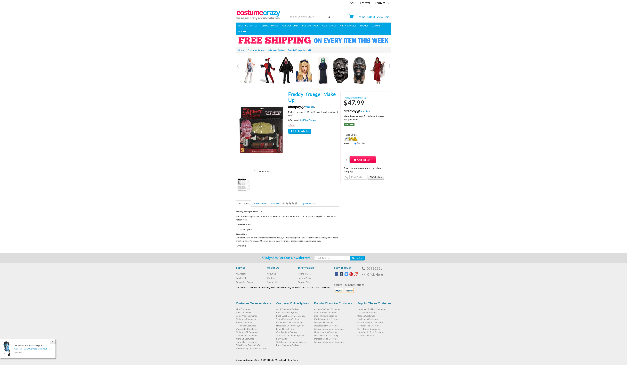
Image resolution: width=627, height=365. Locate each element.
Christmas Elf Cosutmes (247, 332)
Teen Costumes (269, 25)
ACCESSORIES (329, 25)
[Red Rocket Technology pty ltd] (258, 14)
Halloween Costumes (246, 325)
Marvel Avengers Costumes (370, 322)
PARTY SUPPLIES (348, 25)
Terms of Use (304, 273)
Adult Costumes (247, 25)
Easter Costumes (244, 322)
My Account (241, 273)
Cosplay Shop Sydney (286, 332)
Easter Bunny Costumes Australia (251, 348)
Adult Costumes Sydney (287, 309)
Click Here (375, 274)
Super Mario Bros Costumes (370, 332)
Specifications (260, 203)
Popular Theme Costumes (374, 303)
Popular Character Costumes (333, 303)
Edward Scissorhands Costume (329, 329)
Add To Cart (364, 160)
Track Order (242, 278)
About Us (271, 273)
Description (243, 203)
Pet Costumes (310, 25)
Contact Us (382, 3)
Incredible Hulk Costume (326, 338)
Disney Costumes (365, 335)
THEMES (364, 25)
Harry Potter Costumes (368, 329)
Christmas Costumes (246, 319)
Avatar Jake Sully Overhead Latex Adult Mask (33, 349)
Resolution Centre (244, 282)
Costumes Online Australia (253, 303)
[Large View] (243, 184)
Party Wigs (281, 338)
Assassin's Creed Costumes (327, 309)
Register (365, 3)
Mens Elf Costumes (245, 338)
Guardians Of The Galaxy (326, 335)
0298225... (374, 268)
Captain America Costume (326, 319)
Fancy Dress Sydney (285, 329)
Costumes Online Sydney (292, 303)
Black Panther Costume (325, 312)
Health (242, 31)
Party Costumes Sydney (287, 345)
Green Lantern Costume (325, 332)
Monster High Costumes (368, 325)
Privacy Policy (304, 278)
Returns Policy (305, 282)
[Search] (329, 16)
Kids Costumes (290, 25)
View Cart (383, 17)
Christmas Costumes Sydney (290, 322)
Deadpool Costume (323, 322)
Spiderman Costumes (367, 319)
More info (309, 106)
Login (352, 3)
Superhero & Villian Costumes (371, 309)
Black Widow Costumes (325, 316)
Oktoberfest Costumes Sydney (291, 342)
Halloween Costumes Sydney (290, 325)
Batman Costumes (366, 316)
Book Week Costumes (246, 316)
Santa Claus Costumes (246, 342)
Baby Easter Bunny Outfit (248, 345)
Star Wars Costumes (367, 312)
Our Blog (271, 278)
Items (360, 17)
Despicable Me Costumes (326, 325)
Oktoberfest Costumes (247, 329)
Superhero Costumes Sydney (290, 335)
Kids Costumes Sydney (287, 312)
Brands (376, 25)
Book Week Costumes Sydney (290, 316)
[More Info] (249, 70)
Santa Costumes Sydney (287, 319)
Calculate (377, 177)
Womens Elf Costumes (246, 335)
